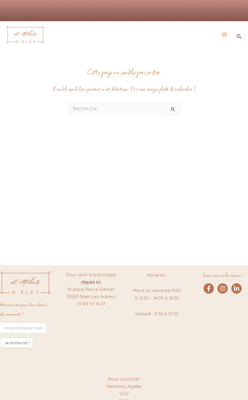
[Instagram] (222, 288)
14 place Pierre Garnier (91, 289)
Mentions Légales (124, 386)
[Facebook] (209, 288)
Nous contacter (124, 379)
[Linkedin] (236, 288)
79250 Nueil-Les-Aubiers (91, 296)
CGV (124, 393)
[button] (239, 37)
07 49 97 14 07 (91, 304)
